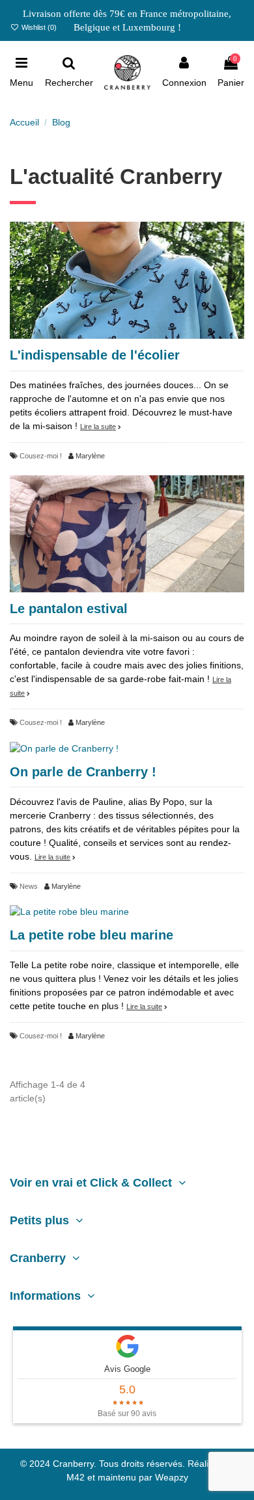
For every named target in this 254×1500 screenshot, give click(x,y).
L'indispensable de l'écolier (95, 355)
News (29, 886)
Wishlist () (38, 27)
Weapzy (171, 1477)
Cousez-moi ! (41, 456)
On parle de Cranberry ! (83, 772)
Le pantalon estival (69, 608)
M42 (75, 1477)
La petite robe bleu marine (91, 935)
